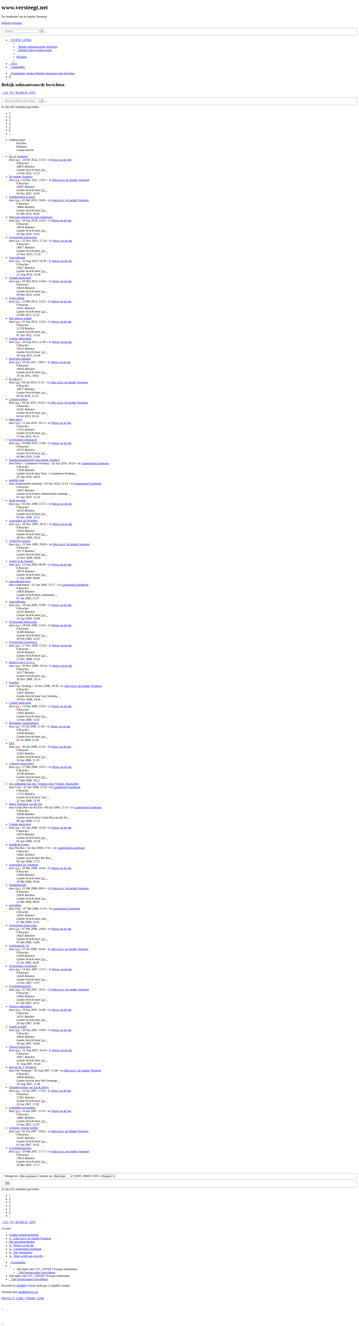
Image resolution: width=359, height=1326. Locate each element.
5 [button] (9, 126)
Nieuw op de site (61, 159)
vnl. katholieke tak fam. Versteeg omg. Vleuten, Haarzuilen (44, 783)
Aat (17, 159)
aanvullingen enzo (19, 581)
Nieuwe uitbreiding (20, 1006)
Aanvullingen (17, 257)
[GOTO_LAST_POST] (47, 169)
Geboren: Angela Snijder (23, 1127)
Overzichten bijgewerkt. (23, 621)
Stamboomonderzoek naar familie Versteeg (34, 460)
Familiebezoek (17, 885)
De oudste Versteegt (21, 176)
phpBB (20, 1285)
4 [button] (9, 123)
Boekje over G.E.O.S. (22, 662)
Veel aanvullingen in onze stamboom (30, 217)
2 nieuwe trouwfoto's (21, 763)
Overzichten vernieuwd (23, 439)
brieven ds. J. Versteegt (22, 1067)
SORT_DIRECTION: (87, 1176)
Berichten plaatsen (20, 358)
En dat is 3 (15, 379)
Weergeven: (11, 1176)
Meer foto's (15, 419)
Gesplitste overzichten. (22, 1107)
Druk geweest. (17, 500)
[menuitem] (36, 46)
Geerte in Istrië (17, 1026)
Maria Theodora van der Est (25, 804)
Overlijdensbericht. (20, 986)
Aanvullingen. (17, 601)
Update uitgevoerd (20, 277)
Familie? (14, 682)
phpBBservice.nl (28, 1292)
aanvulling (15, 905)
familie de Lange (19, 844)
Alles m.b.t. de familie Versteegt (70, 180)
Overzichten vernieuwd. (23, 642)
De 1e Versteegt (18, 156)
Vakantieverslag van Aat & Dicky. (29, 1087)
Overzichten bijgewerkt (23, 237)
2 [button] (9, 116)
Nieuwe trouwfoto (20, 1046)
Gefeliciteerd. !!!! (19, 945)
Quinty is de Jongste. (21, 561)
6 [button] (9, 130)
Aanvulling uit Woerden (23, 520)
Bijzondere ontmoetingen (24, 723)
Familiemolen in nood (22, 196)
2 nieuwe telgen (18, 399)
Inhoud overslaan (11, 23)
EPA (12, 743)
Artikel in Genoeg (19, 541)
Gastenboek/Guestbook (95, 463)
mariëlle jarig (16, 480)
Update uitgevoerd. (20, 338)
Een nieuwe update (20, 318)
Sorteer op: (46, 1176)
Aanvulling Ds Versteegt (23, 864)
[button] (10, 133)
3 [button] (9, 120)
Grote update (16, 298)
